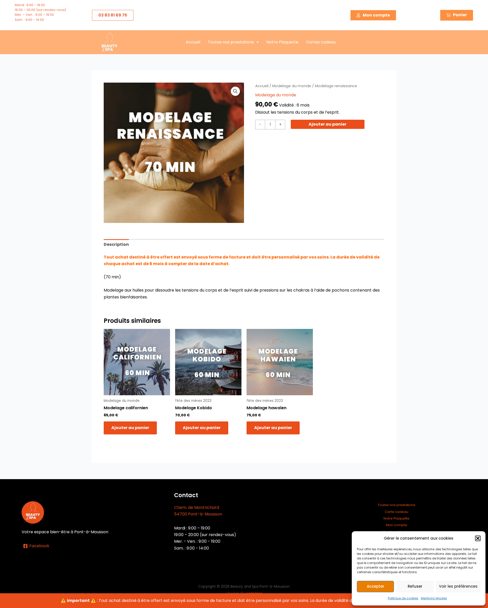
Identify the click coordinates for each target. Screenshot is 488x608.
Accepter (375, 586)
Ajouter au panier (327, 124)
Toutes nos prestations (231, 42)
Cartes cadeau (321, 42)
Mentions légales (434, 598)
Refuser (415, 586)
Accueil (193, 42)
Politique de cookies (403, 598)
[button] (477, 538)
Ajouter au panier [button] (130, 428)
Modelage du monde (291, 85)
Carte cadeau (396, 512)
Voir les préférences (458, 586)
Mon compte (396, 525)
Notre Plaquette (282, 42)
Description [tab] (116, 244)
